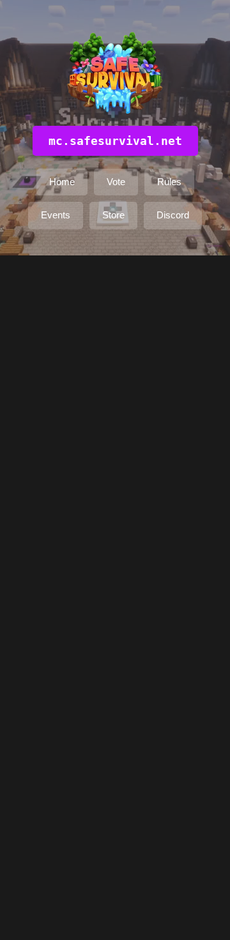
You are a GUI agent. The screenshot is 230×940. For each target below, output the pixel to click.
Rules (169, 181)
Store (113, 214)
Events (55, 214)
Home (62, 181)
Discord (173, 214)
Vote (116, 181)
